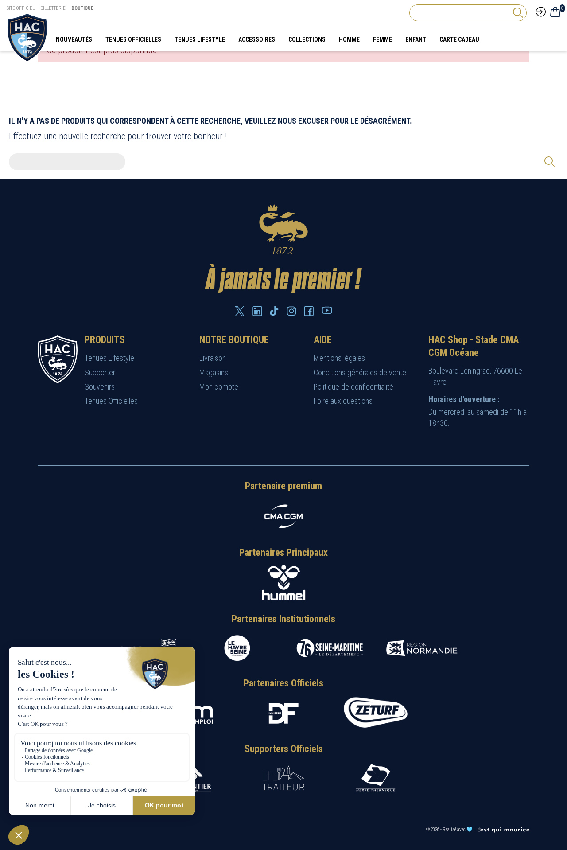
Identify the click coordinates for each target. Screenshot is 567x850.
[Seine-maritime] (329, 648)
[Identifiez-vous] (541, 11)
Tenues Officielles (111, 401)
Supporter (100, 372)
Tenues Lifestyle (109, 358)
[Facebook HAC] (309, 311)
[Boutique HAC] (27, 36)
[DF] (283, 713)
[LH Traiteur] (283, 778)
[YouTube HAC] (327, 310)
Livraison (212, 358)
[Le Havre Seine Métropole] (237, 648)
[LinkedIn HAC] (257, 311)
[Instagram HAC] (291, 311)
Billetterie (53, 8)
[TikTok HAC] (274, 311)
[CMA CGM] (283, 516)
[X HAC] (240, 311)
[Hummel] (283, 582)
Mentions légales (339, 358)
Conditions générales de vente (360, 372)
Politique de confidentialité (353, 386)
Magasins (213, 372)
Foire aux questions (343, 401)
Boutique (82, 8)
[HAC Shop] (58, 359)
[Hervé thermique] (375, 778)
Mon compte (218, 386)
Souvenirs (100, 386)
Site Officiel (21, 8)
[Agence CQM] (502, 829)
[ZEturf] (375, 713)
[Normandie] (421, 648)
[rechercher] (518, 12)
